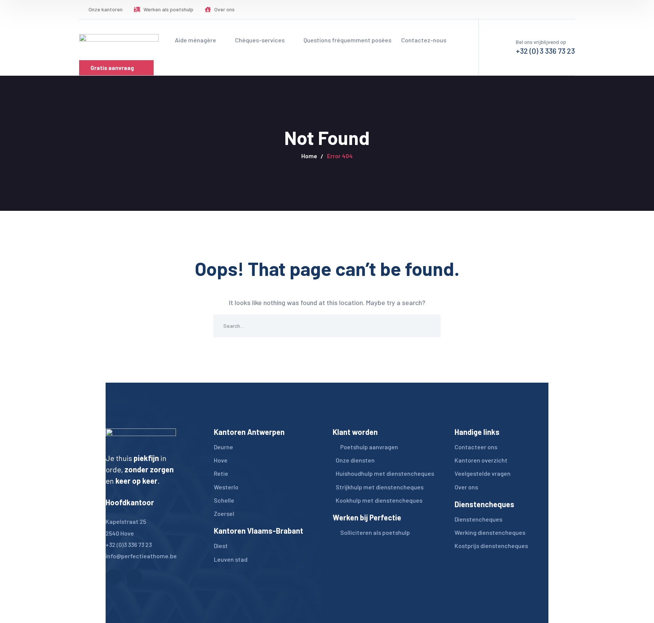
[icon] (553, 9)
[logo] (119, 39)
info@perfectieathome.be (141, 555)
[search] (531, 10)
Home (309, 155)
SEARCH (429, 326)
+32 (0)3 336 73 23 (129, 544)
